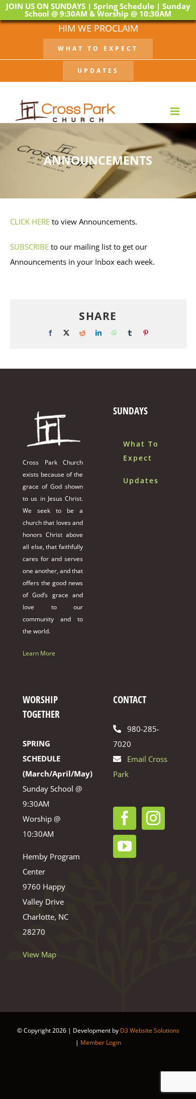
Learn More (39, 653)
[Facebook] (124, 818)
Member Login (100, 1042)
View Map (39, 954)
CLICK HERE (30, 221)
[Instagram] (153, 818)
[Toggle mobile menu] (175, 111)
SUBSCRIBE (29, 247)
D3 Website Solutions (149, 1030)
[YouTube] (124, 846)
